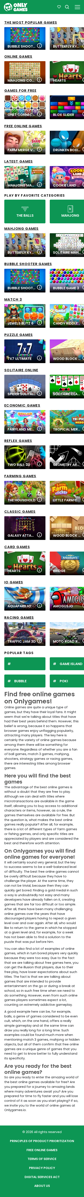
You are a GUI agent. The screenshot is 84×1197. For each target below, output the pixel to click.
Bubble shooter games (28, 264)
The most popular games (30, 22)
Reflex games (18, 441)
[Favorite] (59, 7)
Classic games (20, 512)
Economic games (22, 405)
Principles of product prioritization (42, 1141)
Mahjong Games (21, 229)
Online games (18, 56)
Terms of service (42, 1159)
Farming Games (20, 476)
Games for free (20, 91)
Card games (17, 547)
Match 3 (13, 299)
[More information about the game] (39, 46)
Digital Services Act (42, 1177)
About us (42, 1186)
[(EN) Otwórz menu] (77, 6)
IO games (13, 582)
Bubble (20, 681)
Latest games (18, 161)
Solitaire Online (21, 370)
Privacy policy (42, 1168)
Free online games (23, 126)
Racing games (19, 618)
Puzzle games (18, 335)
